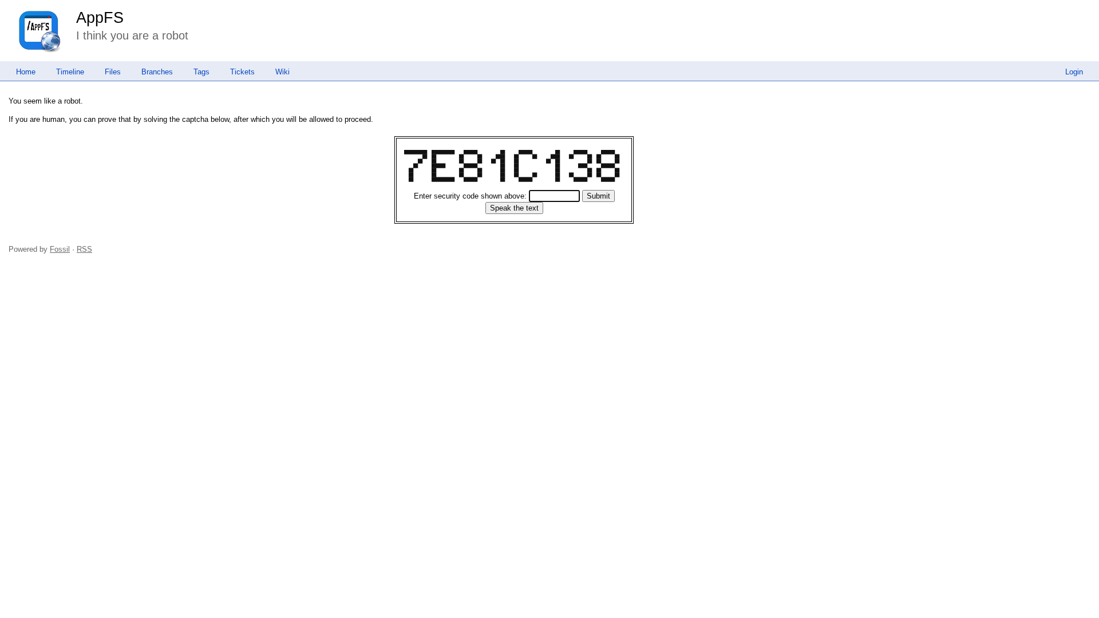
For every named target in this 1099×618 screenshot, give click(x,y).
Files (113, 72)
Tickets (242, 72)
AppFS (100, 17)
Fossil (60, 249)
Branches (157, 72)
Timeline (70, 72)
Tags (201, 72)
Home (25, 72)
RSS (84, 249)
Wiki (282, 72)
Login (1074, 72)
